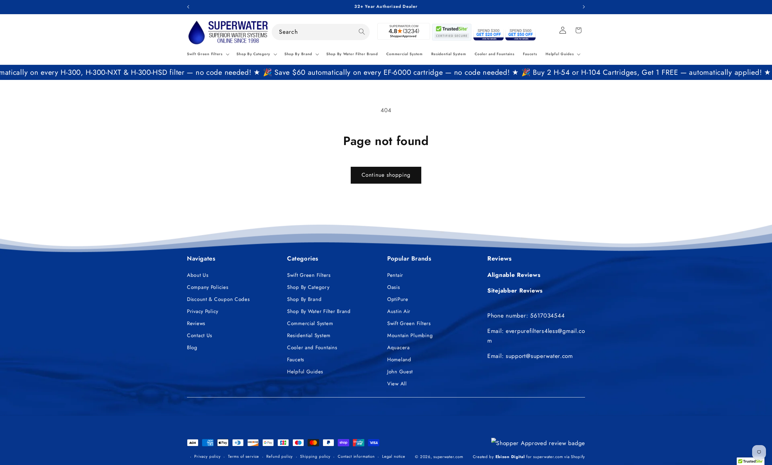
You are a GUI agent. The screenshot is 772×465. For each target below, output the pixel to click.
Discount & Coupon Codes (218, 299)
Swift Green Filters (309, 275)
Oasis (393, 287)
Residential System (309, 335)
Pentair (395, 275)
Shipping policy (315, 456)
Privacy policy (207, 456)
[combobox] (321, 32)
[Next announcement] (583, 7)
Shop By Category (308, 287)
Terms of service (243, 456)
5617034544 (547, 315)
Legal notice (393, 456)
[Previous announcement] (188, 7)
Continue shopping (386, 175)
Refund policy (279, 456)
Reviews (196, 323)
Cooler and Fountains (312, 347)
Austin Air (398, 311)
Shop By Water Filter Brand (319, 311)
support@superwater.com (539, 356)
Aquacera (398, 347)
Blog (192, 347)
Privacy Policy (202, 311)
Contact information (356, 456)
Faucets (295, 359)
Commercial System (310, 323)
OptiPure (397, 299)
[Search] (362, 32)
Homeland (399, 359)
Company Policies (208, 287)
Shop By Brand (304, 299)
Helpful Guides (305, 371)
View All (397, 383)
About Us (198, 275)
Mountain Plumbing (410, 335)
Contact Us (199, 335)
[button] (207, 54)
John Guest (400, 371)
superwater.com (448, 456)
